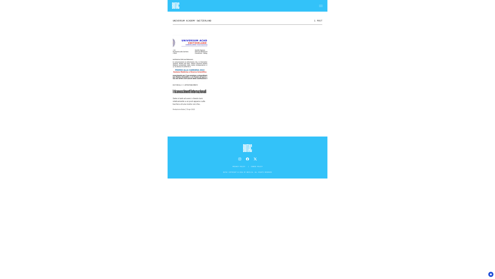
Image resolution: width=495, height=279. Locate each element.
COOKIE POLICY (257, 166)
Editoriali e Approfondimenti (185, 85)
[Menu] (321, 6)
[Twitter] (255, 159)
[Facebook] (247, 159)
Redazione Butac (179, 109)
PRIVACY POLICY (239, 166)
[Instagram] (239, 159)
